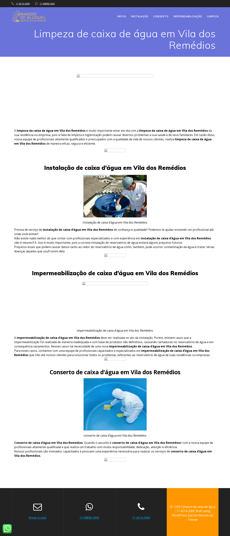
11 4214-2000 (23, 3)
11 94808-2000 (47, 3)
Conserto (161, 16)
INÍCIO (121, 16)
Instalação (139, 16)
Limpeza (213, 16)
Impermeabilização (187, 16)
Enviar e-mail (37, 518)
